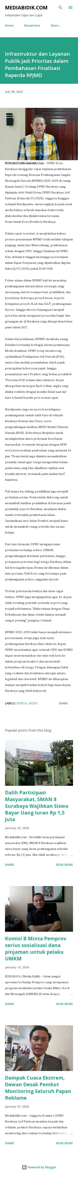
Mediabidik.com (26, 7)
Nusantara (32, 25)
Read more (64, 865)
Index (32, 703)
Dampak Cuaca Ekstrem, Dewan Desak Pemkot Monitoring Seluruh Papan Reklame (38, 1087)
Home (9, 25)
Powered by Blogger (41, 1167)
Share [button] (63, 703)
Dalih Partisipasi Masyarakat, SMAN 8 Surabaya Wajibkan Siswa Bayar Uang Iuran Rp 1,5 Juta (36, 806)
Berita (22, 703)
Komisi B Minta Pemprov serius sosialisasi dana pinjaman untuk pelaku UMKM (35, 948)
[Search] (60, 7)
